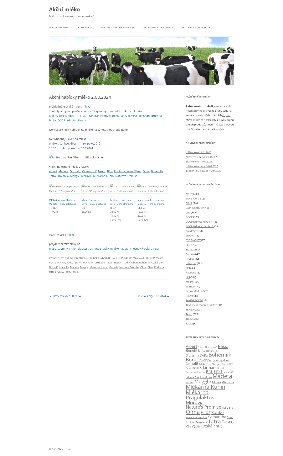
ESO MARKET (193, 240)
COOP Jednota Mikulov (72, 120)
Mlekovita (228, 382)
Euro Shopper (213, 364)
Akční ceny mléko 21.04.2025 (202, 157)
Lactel (229, 371)
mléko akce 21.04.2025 (198, 152)
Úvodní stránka (59, 27)
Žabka (189, 323)
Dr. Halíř (75, 171)
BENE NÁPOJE (193, 198)
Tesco (62, 116)
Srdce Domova (196, 422)
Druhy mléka (84, 27)
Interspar (191, 263)
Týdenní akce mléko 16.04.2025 (203, 170)
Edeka (202, 364)
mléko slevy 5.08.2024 (153, 296)
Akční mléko (64, 9)
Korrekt (221, 368)
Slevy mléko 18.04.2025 (199, 161)
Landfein (206, 377)
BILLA (52, 120)
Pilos (110, 171)
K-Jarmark (208, 367)
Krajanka (63, 176)
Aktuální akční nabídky (196, 27)
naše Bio (227, 407)
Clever (202, 360)
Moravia (86, 176)
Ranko (217, 412)
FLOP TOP (92, 116)
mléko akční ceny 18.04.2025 (202, 166)
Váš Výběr (193, 426)
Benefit (191, 350)
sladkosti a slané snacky (93, 248)
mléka (86, 106)
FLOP (189, 245)
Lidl (188, 277)
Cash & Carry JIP (195, 207)
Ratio (123, 116)
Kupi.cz (226, 115)
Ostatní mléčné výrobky (158, 27)
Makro (53, 116)
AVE (215, 347)
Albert (71, 116)
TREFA (81, 116)
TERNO (190, 309)
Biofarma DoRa (197, 355)
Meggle (75, 176)
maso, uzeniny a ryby (62, 248)
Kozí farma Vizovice (195, 371)
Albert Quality (205, 346)
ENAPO (190, 235)
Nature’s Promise (126, 176)
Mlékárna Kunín (103, 176)
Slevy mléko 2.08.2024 (65, 296)
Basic (223, 346)
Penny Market (109, 116)
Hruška (190, 258)
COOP (189, 217)
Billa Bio (211, 351)
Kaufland (191, 272)
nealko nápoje (119, 248)
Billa (201, 350)
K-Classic (192, 367)
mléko (71, 234)
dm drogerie (193, 231)
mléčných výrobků (196, 110)
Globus (190, 254)
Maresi (189, 382)
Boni (191, 359)
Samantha (217, 416)
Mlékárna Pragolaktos (200, 395)
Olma (146, 171)
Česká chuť (89, 171)
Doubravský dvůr (218, 360)
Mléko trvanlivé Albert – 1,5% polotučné (74, 143)
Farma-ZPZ (227, 364)
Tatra (52, 176)
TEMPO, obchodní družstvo (145, 116)
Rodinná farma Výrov (127, 171)
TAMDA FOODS (194, 300)
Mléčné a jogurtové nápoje (118, 27)
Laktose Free (192, 377)
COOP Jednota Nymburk (200, 226)
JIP (187, 268)
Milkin (216, 382)
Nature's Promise (129, 267)
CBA (188, 212)
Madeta (63, 171)
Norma (190, 286)
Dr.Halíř (53, 267)
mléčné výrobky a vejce (145, 248)
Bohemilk (157, 171)
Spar (230, 417)
